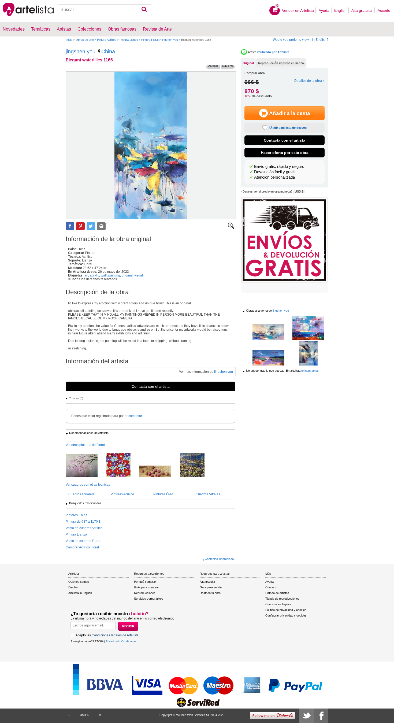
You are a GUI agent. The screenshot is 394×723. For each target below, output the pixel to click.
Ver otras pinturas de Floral (85, 445)
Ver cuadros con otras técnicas (88, 484)
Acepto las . (107, 635)
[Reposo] (159, 472)
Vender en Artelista (298, 10)
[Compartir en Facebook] (70, 226)
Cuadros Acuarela (81, 494)
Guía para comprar (146, 587)
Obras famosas (122, 29)
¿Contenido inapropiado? (219, 558)
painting (114, 275)
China (108, 51)
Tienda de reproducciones (282, 598)
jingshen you (170, 39)
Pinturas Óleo (163, 494)
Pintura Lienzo (129, 39)
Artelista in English (80, 593)
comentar (135, 416)
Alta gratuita (362, 10)
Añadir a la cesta (289, 113)
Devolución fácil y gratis (275, 172)
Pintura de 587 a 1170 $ (83, 521)
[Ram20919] (86, 466)
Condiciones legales (278, 604)
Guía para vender (211, 587)
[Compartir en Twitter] (91, 226)
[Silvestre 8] (196, 465)
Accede (384, 10)
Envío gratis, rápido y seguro (279, 166)
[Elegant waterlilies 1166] (151, 145)
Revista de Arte (157, 29)
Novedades (14, 29)
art (86, 275)
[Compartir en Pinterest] (80, 226)
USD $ (299, 191)
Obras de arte (85, 39)
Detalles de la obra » (309, 81)
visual (138, 275)
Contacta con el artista (151, 386)
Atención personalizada (274, 177)
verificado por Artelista (273, 52)
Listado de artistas (277, 593)
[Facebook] (321, 716)
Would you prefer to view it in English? (300, 40)
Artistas (64, 29)
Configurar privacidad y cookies (286, 615)
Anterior (213, 65)
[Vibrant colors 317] (308, 328)
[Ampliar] (231, 228)
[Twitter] (306, 716)
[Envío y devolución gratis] (284, 240)
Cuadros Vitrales (208, 494)
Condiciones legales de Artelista (115, 635)
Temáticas (40, 29)
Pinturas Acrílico (122, 494)
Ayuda (324, 10)
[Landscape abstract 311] (268, 332)
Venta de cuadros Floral (83, 541)
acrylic (94, 275)
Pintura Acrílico (106, 39)
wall (104, 275)
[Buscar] (144, 9)
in (100, 715)
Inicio (69, 39)
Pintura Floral (149, 39)
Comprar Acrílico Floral (82, 547)
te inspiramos (310, 370)
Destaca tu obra (210, 593)
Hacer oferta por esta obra (284, 152)
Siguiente (228, 65)
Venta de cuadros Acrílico (84, 528)
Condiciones (128, 641)
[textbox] (105, 9)
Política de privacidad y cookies (285, 609)
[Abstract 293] (268, 358)
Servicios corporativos (148, 598)
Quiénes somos (78, 581)
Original (248, 63)
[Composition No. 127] (122, 465)
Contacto (271, 587)
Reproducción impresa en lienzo (281, 63)
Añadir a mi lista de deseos (288, 127)
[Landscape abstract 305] (308, 353)
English (340, 10)
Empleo (73, 587)
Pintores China (76, 515)
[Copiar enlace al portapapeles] (101, 226)
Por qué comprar (145, 581)
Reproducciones (144, 593)
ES (67, 715)
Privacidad (112, 641)
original (127, 275)
